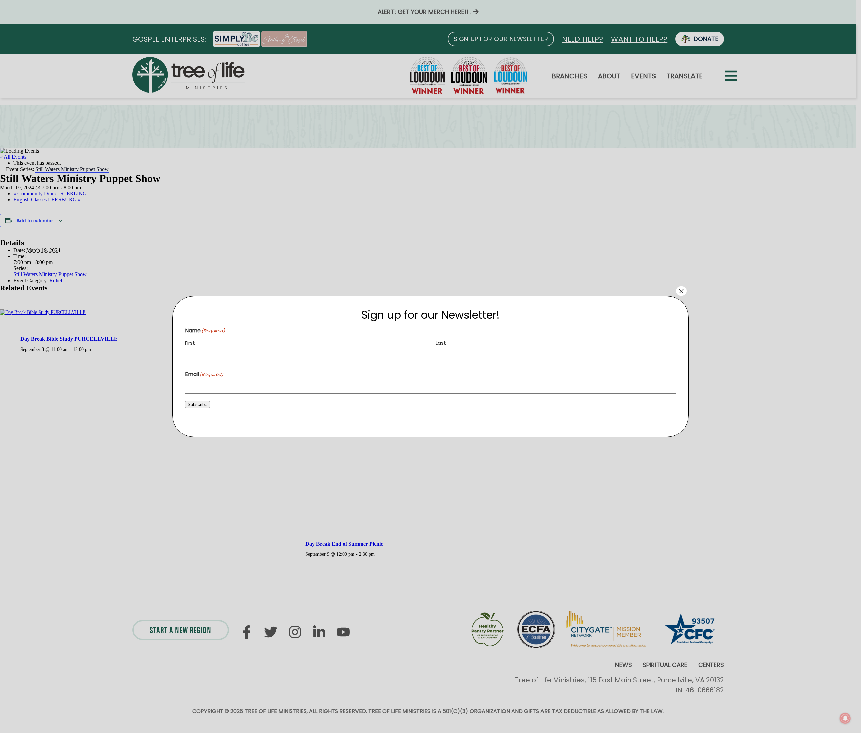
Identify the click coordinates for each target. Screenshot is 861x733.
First (190, 342)
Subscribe (197, 404)
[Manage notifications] (845, 718)
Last (441, 342)
